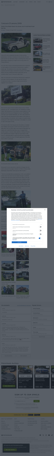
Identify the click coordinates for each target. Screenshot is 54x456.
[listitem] (27, 224)
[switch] (40, 227)
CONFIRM (19, 242)
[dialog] (27, 228)
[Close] (45, 210)
